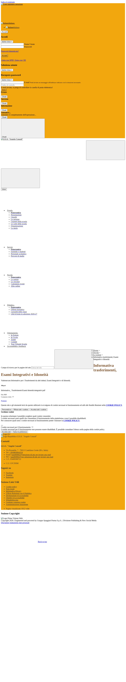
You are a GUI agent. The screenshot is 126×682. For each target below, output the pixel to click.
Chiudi (4, 97)
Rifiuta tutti (21, 410)
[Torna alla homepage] (63, 139)
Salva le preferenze (20, 432)
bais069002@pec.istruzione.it (32, 457)
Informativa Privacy (13, 491)
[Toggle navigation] (20, 178)
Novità (96, 353)
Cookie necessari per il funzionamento (16, 427)
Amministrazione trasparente (17, 504)
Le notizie (97, 355)
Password (28, 47)
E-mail (26, 82)
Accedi (4, 32)
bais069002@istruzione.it (31, 455)
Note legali (10, 489)
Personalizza (6, 410)
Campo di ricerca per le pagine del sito (16, 368)
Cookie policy (11, 487)
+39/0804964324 (16, 452)
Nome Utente (29, 44)
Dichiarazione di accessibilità (17, 496)
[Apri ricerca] (105, 150)
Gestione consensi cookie (16, 502)
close (4, 189)
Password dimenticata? (10, 51)
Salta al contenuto (8, 2)
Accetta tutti (38, 410)
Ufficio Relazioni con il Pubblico (19, 493)
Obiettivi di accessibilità (15, 498)
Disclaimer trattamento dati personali (15, 523)
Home (95, 350)
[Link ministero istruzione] (12, 4)
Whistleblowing (12, 500)
